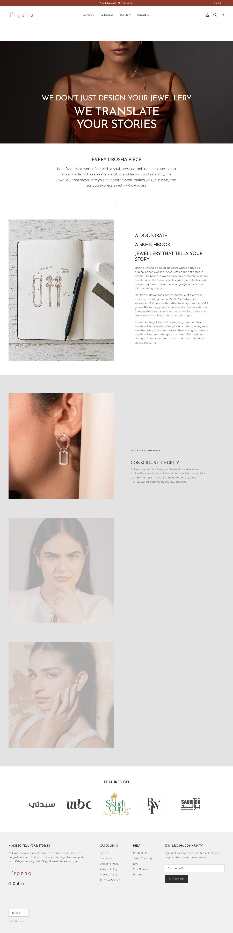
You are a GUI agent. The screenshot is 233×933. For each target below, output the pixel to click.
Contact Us (143, 14)
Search (104, 853)
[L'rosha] (21, 15)
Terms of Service (110, 880)
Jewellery (88, 14)
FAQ (136, 863)
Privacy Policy (108, 874)
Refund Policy (108, 869)
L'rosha (19, 921)
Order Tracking (142, 858)
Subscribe (176, 879)
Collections (107, 14)
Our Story (125, 14)
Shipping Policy (109, 863)
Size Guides (140, 869)
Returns (138, 874)
